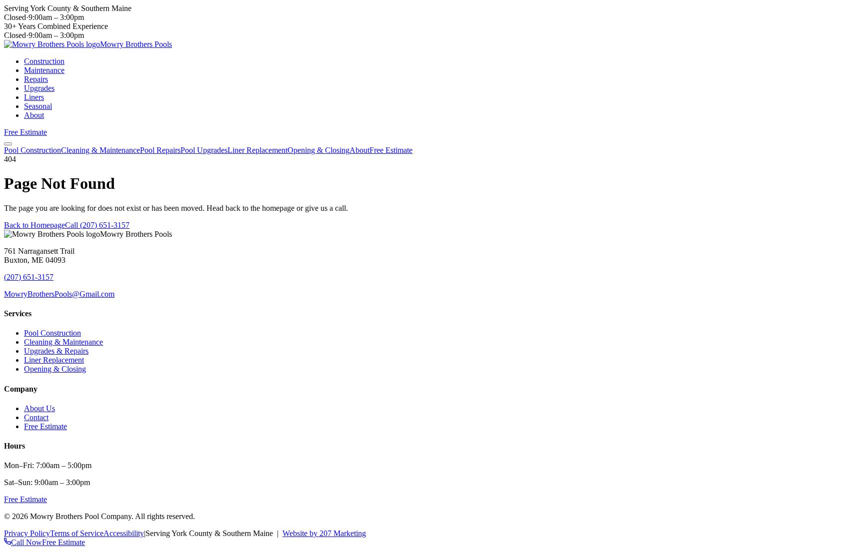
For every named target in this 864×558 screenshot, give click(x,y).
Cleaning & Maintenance (100, 150)
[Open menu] (8, 143)
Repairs (36, 79)
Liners (34, 97)
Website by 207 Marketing (324, 533)
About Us (39, 408)
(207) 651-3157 (29, 277)
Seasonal (38, 106)
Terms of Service (77, 533)
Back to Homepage (34, 225)
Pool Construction (32, 150)
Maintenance (44, 70)
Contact (36, 417)
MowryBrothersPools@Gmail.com (59, 294)
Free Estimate (25, 132)
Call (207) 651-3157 (97, 225)
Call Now (26, 542)
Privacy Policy (27, 533)
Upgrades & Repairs (56, 351)
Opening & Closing (319, 150)
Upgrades (39, 88)
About (34, 115)
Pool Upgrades (204, 150)
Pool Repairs (160, 150)
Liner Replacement (258, 150)
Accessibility (124, 533)
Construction (44, 61)
